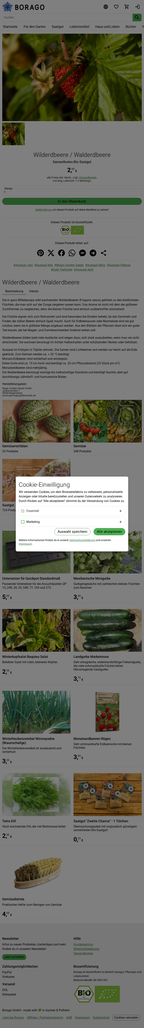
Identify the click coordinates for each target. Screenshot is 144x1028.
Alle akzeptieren (109, 531)
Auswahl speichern (72, 531)
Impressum (25, 543)
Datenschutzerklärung (82, 540)
